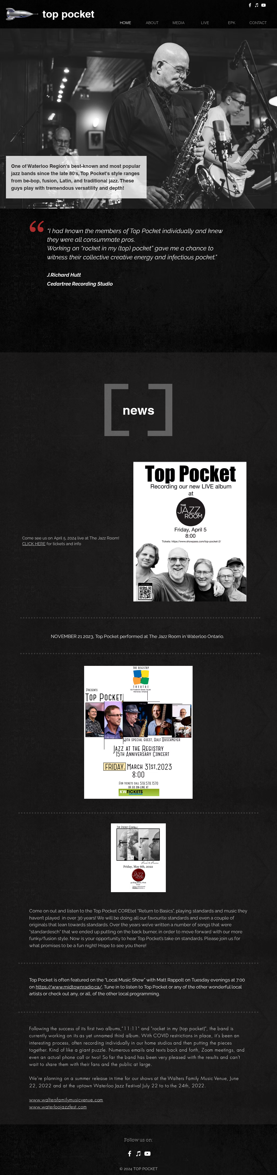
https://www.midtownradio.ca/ (69, 987)
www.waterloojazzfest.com (58, 1107)
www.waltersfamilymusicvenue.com (66, 1100)
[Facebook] (250, 5)
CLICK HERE (33, 543)
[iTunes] (256, 5)
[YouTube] (263, 5)
